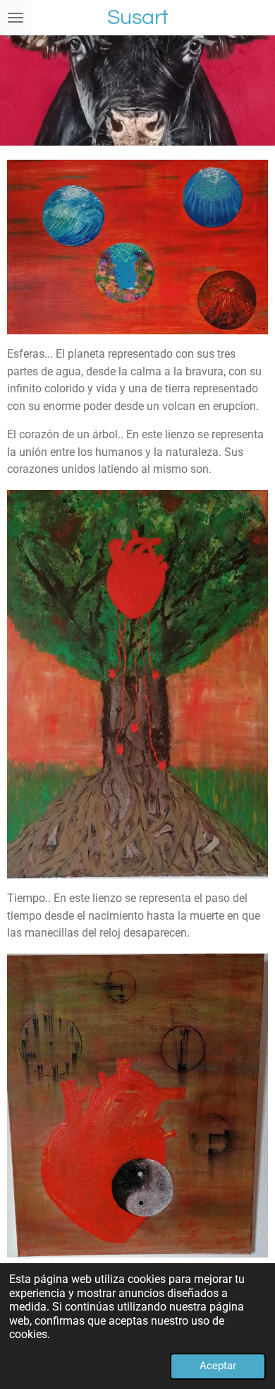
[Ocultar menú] (15, 17)
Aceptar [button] (218, 1365)
